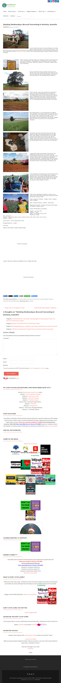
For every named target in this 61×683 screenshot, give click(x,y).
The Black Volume (34, 400)
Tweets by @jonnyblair (30, 612)
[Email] (58, 1)
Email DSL (21, 624)
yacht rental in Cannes (30, 635)
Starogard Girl (34, 405)
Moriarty (37, 299)
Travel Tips (21, 11)
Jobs (33, 299)
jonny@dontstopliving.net (30, 666)
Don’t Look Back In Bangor (33, 394)
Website (5, 365)
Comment (6, 338)
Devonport (24, 299)
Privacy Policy (32, 368)
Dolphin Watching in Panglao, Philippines (46, 307)
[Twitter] (51, 1)
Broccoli (18, 299)
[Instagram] (53, 1)
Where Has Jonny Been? (51, 426)
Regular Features (31, 11)
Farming (29, 299)
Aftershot (33, 403)
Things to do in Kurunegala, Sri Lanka (13, 307)
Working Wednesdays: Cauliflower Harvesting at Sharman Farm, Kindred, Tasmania (34, 326)
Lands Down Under (34, 396)
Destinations (50, 11)
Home (5, 11)
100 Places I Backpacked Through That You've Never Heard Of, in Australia (32, 329)
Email (5, 362)
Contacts (12, 16)
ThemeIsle (37, 679)
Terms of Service (42, 368)
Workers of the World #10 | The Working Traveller (26, 323)
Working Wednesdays (21, 51)
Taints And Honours (33, 398)
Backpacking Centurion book (31, 392)
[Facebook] (49, 1)
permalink (30, 301)
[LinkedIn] (56, 1)
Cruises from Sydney (30, 639)
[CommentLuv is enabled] (11, 378)
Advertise (5, 16)
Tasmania (5, 301)
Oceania (42, 299)
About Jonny (11, 11)
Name (5, 358)
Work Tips (42, 11)
